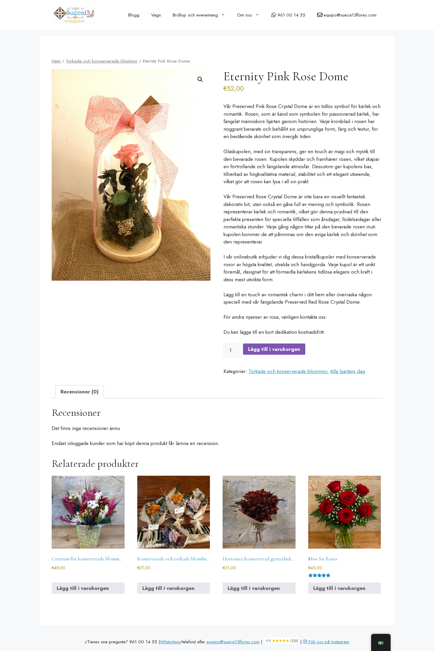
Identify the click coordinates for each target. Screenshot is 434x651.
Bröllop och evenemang (195, 15)
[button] (200, 79)
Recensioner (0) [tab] (80, 391)
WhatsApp (170, 642)
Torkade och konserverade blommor (102, 61)
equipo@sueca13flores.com (233, 642)
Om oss (244, 15)
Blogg (133, 15)
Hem (56, 61)
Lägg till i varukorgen (274, 349)
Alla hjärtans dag (347, 371)
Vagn (156, 15)
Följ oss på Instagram (328, 642)
